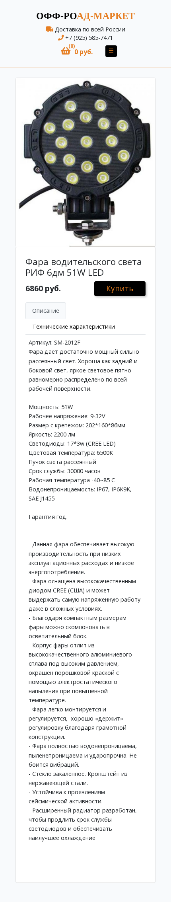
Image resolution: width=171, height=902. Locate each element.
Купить (120, 288)
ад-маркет (85, 16)
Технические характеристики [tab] (73, 326)
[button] (76, 51)
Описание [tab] (45, 310)
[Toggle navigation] (111, 51)
